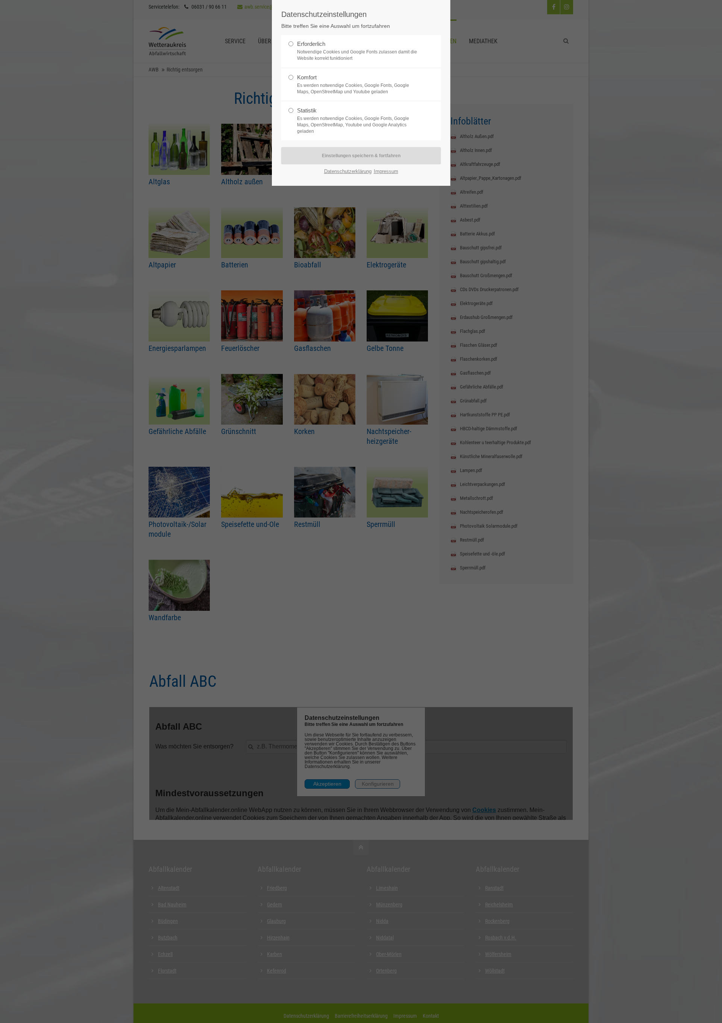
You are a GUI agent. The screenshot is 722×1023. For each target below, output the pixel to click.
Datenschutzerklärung (348, 171)
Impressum (386, 171)
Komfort (307, 77)
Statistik (307, 110)
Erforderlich (311, 44)
